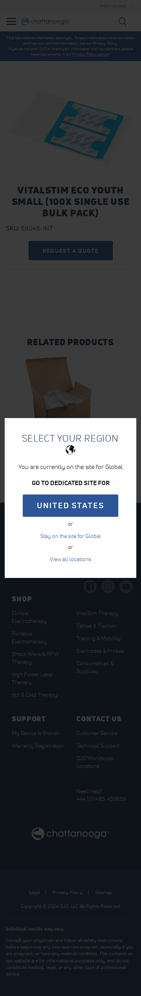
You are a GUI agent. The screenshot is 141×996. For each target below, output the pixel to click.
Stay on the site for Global (70, 536)
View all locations (70, 559)
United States (70, 505)
